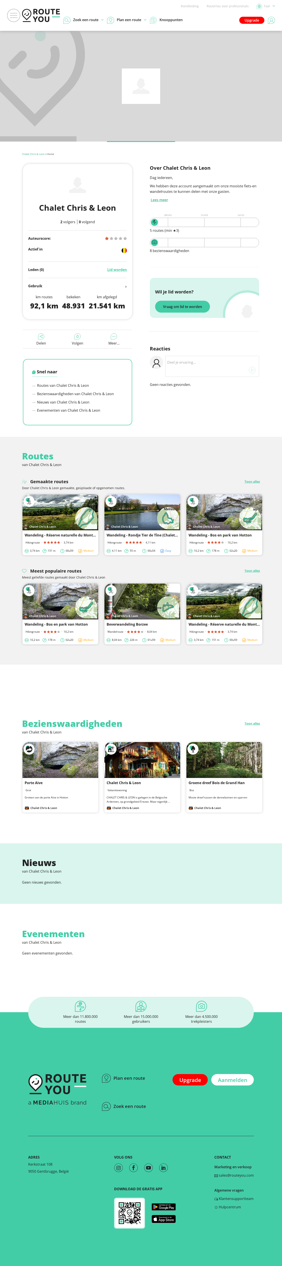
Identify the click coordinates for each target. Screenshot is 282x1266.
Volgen (77, 343)
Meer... (114, 343)
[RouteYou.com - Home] (41, 15)
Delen (41, 343)
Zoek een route (129, 1106)
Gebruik (35, 286)
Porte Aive (34, 782)
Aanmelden (232, 1080)
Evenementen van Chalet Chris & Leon (68, 410)
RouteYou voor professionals (228, 6)
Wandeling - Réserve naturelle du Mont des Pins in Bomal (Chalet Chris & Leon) (93, 535)
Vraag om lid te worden (182, 306)
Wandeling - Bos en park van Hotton (220, 535)
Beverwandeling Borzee (127, 624)
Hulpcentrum (229, 1207)
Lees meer (159, 199)
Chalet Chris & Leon (33, 154)
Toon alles (252, 481)
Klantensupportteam (236, 1198)
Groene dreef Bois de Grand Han (217, 782)
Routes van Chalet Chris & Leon (62, 385)
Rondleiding (190, 6)
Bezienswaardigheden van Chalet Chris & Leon (75, 393)
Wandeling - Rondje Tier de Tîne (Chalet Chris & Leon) (153, 535)
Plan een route (129, 1078)
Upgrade (252, 20)
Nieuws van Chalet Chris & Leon (62, 402)
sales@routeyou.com (236, 1175)
